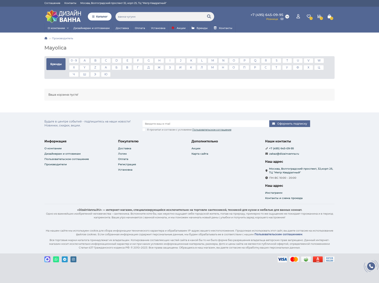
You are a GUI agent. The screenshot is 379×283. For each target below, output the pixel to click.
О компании (56, 28)
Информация (55, 141)
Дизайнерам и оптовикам (91, 28)
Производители (55, 164)
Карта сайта (199, 153)
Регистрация (127, 164)
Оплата (140, 28)
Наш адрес (274, 186)
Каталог (102, 16)
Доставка (122, 28)
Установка (158, 28)
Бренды (202, 28)
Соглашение (52, 3)
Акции (181, 28)
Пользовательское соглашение (66, 159)
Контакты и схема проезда (284, 198)
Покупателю (128, 141)
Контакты (70, 3)
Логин (122, 153)
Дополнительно (204, 141)
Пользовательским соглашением (278, 234)
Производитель (62, 38)
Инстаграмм (273, 192)
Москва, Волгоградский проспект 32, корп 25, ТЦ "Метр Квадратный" (123, 3)
